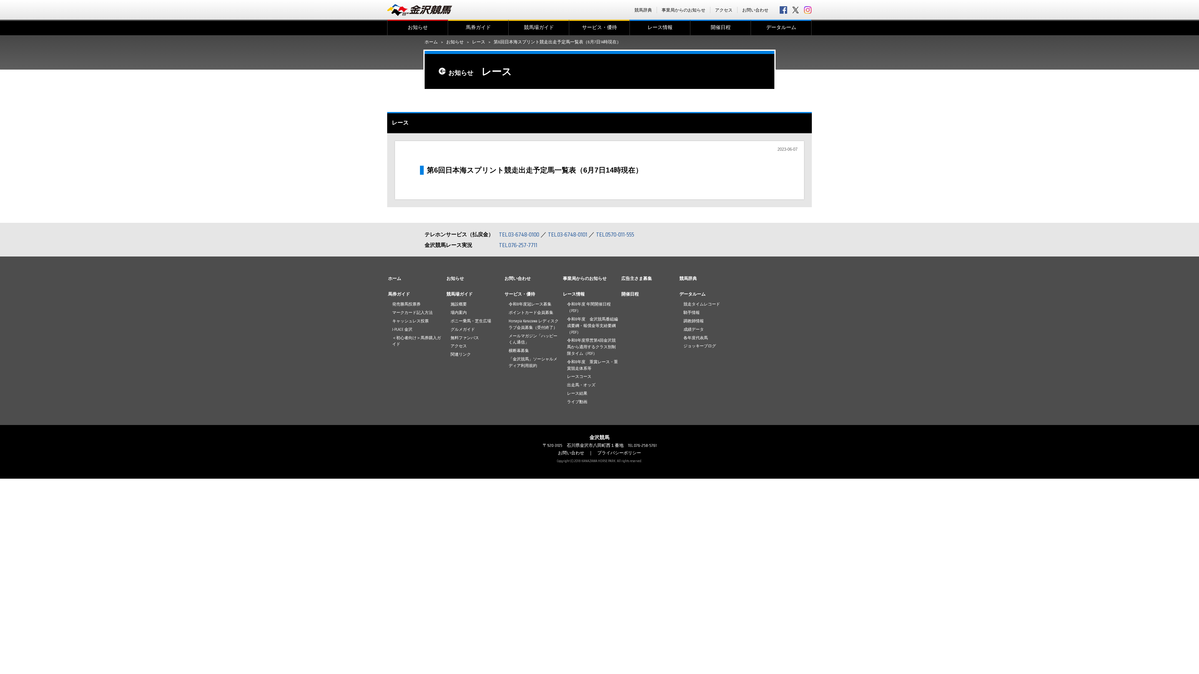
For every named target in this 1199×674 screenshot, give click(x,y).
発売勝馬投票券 (406, 304)
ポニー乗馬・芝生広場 (471, 321)
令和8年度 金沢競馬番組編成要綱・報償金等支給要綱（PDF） (592, 325)
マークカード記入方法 (412, 312)
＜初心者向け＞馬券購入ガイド (416, 341)
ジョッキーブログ (699, 346)
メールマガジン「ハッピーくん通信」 (533, 339)
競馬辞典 (643, 10)
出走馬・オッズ (581, 385)
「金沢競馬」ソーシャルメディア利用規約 (533, 362)
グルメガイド (463, 329)
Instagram (808, 10)
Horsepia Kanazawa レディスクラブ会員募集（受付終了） (534, 324)
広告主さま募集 (636, 278)
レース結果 (577, 393)
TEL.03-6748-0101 (567, 234)
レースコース (579, 376)
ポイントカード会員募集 (531, 312)
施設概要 (459, 304)
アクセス (724, 10)
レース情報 (660, 27)
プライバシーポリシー (619, 452)
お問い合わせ (755, 10)
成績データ (693, 329)
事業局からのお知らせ (683, 10)
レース (478, 42)
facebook (783, 10)
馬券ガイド (478, 27)
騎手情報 (691, 312)
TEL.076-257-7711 (518, 245)
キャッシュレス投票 (410, 321)
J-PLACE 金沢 (402, 329)
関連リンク (461, 354)
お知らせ (418, 27)
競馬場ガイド (539, 27)
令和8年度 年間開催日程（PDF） (589, 307)
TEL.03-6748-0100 (519, 234)
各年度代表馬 (695, 338)
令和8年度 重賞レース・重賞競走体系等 (592, 365)
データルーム (781, 27)
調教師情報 (693, 321)
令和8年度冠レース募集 (530, 304)
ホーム (431, 42)
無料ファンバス (465, 338)
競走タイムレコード (701, 304)
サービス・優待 (599, 27)
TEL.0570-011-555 (615, 234)
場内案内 (459, 312)
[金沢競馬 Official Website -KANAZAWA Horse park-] (420, 10)
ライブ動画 (577, 401)
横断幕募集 (519, 350)
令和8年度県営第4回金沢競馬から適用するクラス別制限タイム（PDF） (591, 347)
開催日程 (721, 27)
